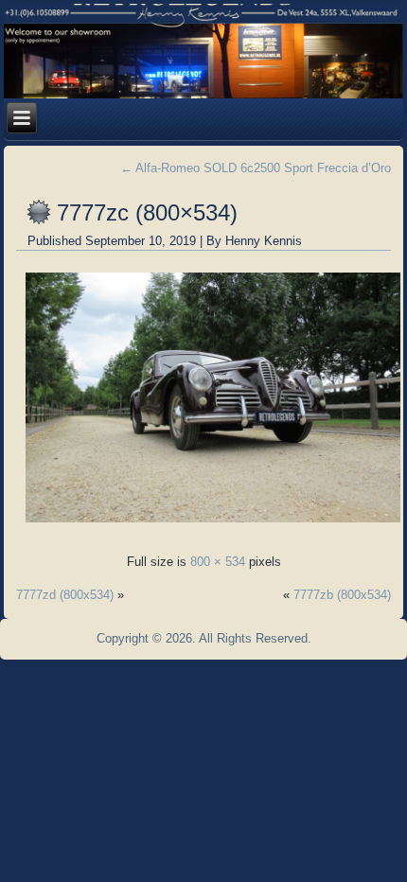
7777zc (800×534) (147, 212)
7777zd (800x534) (65, 595)
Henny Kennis (263, 241)
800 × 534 (217, 562)
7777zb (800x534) (342, 595)
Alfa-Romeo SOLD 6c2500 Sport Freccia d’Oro (255, 168)
